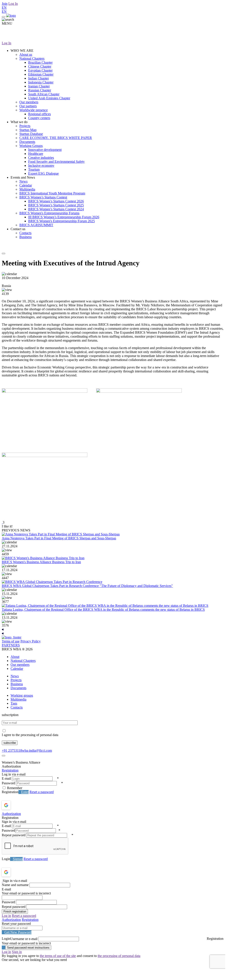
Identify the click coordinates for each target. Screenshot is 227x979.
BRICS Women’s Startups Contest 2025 (56, 205)
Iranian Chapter (39, 86)
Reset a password (41, 792)
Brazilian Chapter (40, 62)
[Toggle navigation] (3, 16)
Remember (14, 788)
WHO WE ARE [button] (22, 50)
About (15, 657)
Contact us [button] (18, 229)
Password (8, 783)
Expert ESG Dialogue (43, 173)
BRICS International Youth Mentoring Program (52, 193)
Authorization (11, 814)
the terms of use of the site (58, 956)
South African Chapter (43, 94)
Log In (13, 4)
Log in (6, 916)
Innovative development (45, 150)
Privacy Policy (30, 641)
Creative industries (41, 157)
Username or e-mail (23, 939)
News (23, 181)
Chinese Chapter (39, 66)
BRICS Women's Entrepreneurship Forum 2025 (61, 221)
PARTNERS (11, 645)
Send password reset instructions (28, 947)
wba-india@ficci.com (37, 750)
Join (4, 4)
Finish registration (15, 911)
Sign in (17, 952)
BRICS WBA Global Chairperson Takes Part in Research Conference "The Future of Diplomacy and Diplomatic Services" (87, 586)
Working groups (22, 695)
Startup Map (28, 130)
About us (25, 54)
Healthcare (35, 153)
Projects (24, 126)
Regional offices (39, 114)
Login (6, 859)
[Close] (3, 755)
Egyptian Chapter (40, 70)
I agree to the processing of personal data (30, 735)
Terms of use (11, 641)
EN (4, 7)
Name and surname (15, 885)
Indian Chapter (38, 78)
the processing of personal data (119, 956)
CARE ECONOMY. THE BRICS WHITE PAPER (55, 138)
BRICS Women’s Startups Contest (43, 197)
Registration (10, 770)
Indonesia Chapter (40, 82)
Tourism (34, 169)
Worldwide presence (33, 110)
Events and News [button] (23, 177)
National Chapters (31, 58)
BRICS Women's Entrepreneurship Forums (49, 213)
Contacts (25, 233)
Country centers (39, 118)
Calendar (25, 185)
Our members (28, 102)
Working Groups (31, 146)
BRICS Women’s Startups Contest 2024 (56, 209)
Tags (14, 703)
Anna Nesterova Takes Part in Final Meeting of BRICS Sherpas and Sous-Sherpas (59, 538)
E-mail (6, 778)
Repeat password (14, 835)
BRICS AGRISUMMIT (36, 225)
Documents (27, 142)
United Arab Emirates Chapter (49, 98)
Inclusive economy (41, 165)
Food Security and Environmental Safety (56, 161)
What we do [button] (19, 122)
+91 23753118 (12, 750)
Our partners (28, 106)
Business (25, 237)
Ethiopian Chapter (40, 74)
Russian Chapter (39, 90)
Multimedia (27, 189)
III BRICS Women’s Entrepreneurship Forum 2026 (63, 217)
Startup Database (31, 134)
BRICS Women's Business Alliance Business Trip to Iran (41, 562)
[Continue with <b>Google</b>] (18, 805)
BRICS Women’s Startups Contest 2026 (56, 201)
